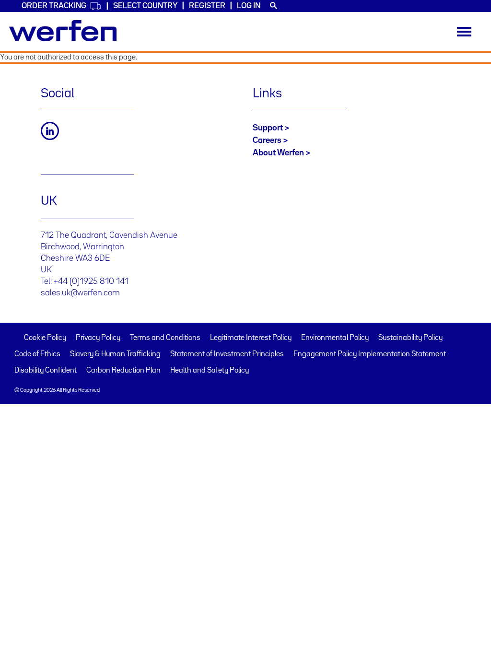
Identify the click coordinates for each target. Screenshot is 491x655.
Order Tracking (54, 6)
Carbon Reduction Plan (123, 370)
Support (268, 128)
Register (207, 6)
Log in (248, 6)
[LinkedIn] (50, 131)
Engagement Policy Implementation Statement (369, 354)
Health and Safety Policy (209, 370)
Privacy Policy (98, 338)
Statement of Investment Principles (227, 354)
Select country (145, 6)
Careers (267, 140)
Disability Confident (45, 370)
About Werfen (278, 153)
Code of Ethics (37, 354)
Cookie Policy (45, 338)
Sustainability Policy (410, 338)
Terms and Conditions (165, 338)
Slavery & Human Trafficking (115, 354)
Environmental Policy (335, 338)
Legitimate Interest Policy (251, 338)
